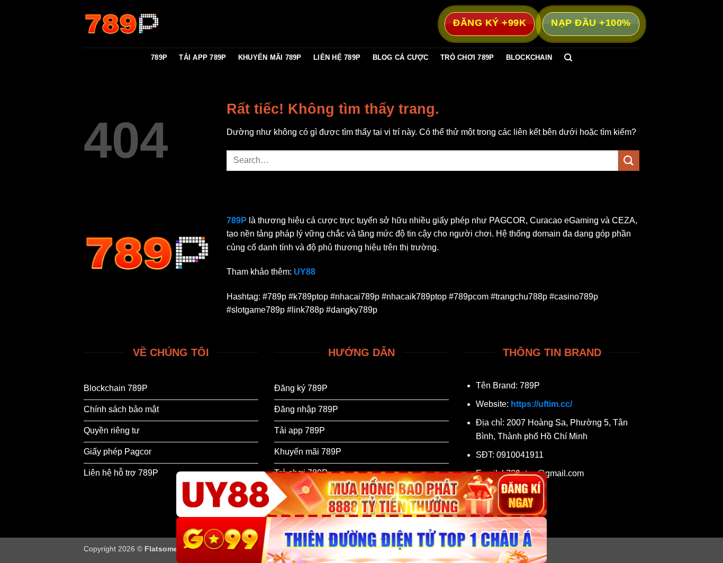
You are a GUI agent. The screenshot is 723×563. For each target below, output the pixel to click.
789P (159, 57)
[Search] (568, 58)
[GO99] (361, 540)
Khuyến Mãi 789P (270, 57)
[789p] (136, 24)
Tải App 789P (202, 57)
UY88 (304, 271)
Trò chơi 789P (467, 57)
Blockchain (529, 57)
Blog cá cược (401, 57)
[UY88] (361, 494)
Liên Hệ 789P (336, 57)
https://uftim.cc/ (541, 403)
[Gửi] (628, 160)
